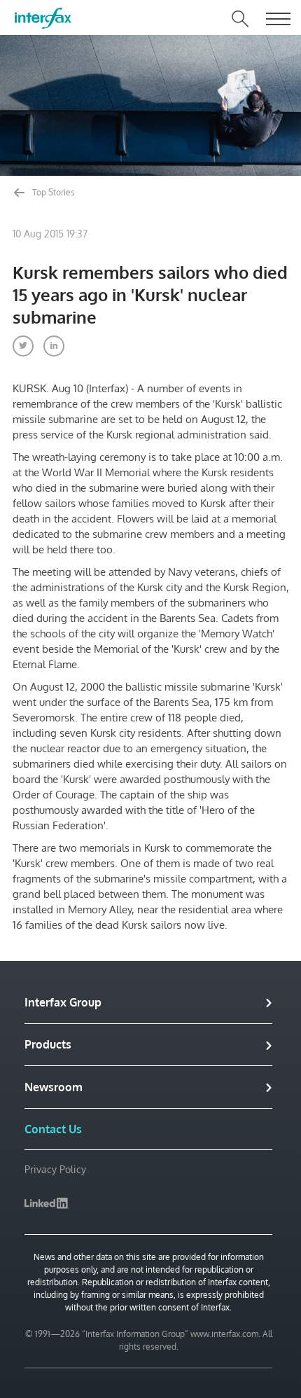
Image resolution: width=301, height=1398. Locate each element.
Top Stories (52, 192)
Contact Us (53, 1129)
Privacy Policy (55, 1169)
